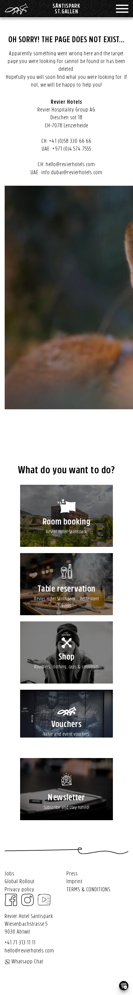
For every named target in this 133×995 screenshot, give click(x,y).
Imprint (74, 881)
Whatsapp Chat (26, 961)
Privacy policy (19, 889)
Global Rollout (20, 881)
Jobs (9, 873)
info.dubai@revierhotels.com (71, 172)
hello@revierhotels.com (70, 164)
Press (72, 873)
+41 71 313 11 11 (20, 942)
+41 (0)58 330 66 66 (70, 141)
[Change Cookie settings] (123, 985)
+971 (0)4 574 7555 (71, 149)
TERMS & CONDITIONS (88, 889)
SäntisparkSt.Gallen (67, 8)
